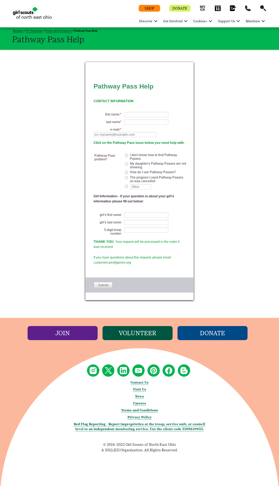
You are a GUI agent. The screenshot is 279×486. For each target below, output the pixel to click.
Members (18, 30)
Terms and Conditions (139, 410)
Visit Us (139, 389)
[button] (203, 10)
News (139, 396)
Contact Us (140, 382)
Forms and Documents (58, 30)
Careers (139, 403)
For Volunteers (34, 30)
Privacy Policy (139, 417)
